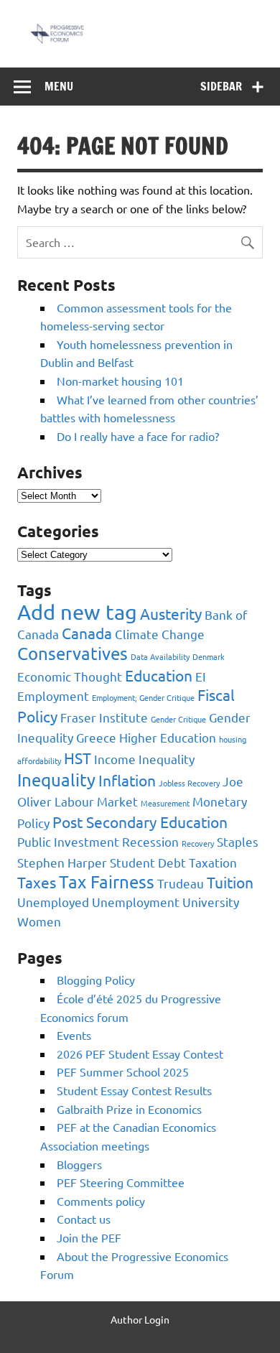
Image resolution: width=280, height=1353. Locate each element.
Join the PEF (89, 1237)
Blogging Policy (96, 979)
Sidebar (221, 86)
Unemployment (135, 901)
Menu (59, 86)
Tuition (230, 882)
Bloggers (79, 1164)
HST (77, 757)
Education (158, 675)
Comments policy (101, 1201)
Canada (87, 632)
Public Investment (68, 841)
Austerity (171, 613)
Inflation (127, 780)
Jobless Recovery (189, 783)
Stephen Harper (62, 862)
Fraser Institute (104, 717)
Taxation (213, 862)
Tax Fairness (106, 881)
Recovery (198, 843)
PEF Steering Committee (121, 1182)
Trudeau (180, 883)
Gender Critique (178, 719)
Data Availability (160, 656)
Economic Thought (69, 676)
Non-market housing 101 (120, 380)
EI (200, 676)
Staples (237, 841)
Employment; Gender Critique (143, 697)
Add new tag (77, 612)
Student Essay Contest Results (134, 1090)
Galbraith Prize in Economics (129, 1109)
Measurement (165, 803)
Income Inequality (144, 758)
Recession (150, 841)
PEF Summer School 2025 (123, 1071)
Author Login (140, 1319)
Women (39, 921)
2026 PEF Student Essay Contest (140, 1053)
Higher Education (167, 737)
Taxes (36, 882)
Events (74, 1035)
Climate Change (160, 633)
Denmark (208, 656)
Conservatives (72, 653)
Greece (96, 737)
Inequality (56, 779)
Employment (53, 695)
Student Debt (148, 862)
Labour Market (96, 801)
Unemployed (53, 901)
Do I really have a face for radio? (138, 436)
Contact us (84, 1219)
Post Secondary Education (140, 821)
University (210, 901)
